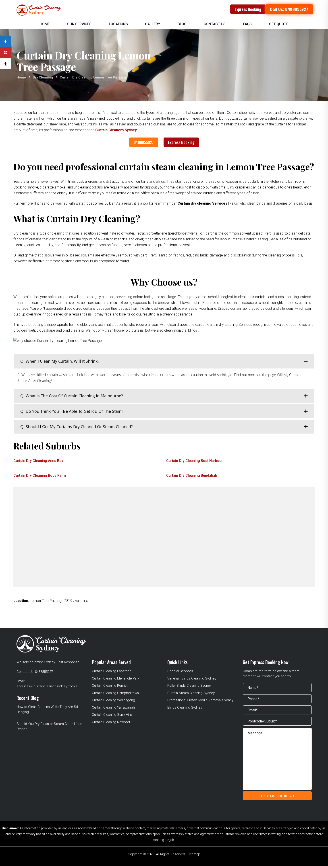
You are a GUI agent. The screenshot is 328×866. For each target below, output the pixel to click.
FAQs (247, 24)
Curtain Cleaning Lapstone (111, 671)
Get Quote (278, 24)
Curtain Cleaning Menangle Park (115, 678)
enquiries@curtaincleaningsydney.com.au (48, 686)
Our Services (79, 24)
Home (45, 24)
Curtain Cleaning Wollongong (113, 700)
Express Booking (248, 9)
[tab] (164, 361)
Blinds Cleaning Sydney (184, 707)
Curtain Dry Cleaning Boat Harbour (194, 461)
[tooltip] (5, 41)
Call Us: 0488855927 (289, 9)
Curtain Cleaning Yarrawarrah (113, 707)
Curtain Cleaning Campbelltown (115, 693)
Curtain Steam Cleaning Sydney (191, 693)
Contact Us (215, 24)
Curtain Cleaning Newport (111, 722)
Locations (118, 24)
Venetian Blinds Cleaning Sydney (191, 678)
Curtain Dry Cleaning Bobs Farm (39, 475)
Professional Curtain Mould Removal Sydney (200, 700)
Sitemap (193, 854)
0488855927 (144, 142)
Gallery (152, 24)
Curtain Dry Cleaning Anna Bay (38, 461)
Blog (182, 24)
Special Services (180, 671)
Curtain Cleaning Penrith (110, 686)
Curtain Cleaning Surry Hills (112, 715)
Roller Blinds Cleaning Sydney (189, 686)
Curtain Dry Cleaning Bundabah (191, 475)
